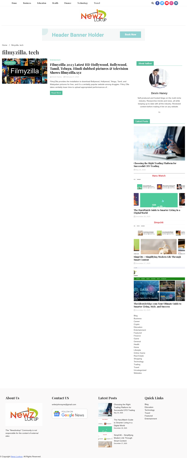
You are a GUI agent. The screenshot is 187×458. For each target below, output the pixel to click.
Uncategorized (140, 370)
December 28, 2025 (142, 217)
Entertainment (55, 60)
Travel (97, 3)
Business (27, 3)
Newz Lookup (17, 456)
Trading (137, 364)
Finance (67, 3)
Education (41, 3)
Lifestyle (137, 350)
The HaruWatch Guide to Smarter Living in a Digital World (157, 211)
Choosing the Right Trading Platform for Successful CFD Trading (155, 165)
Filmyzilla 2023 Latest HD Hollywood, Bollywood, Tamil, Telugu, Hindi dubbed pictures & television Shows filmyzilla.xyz (89, 68)
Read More (56, 93)
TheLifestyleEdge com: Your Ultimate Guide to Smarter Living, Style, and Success (157, 305)
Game (136, 338)
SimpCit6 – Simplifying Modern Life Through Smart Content (157, 258)
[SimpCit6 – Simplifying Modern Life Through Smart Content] (105, 441)
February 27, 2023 (72, 77)
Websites (138, 373)
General (137, 341)
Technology (82, 3)
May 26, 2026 (140, 170)
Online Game (139, 353)
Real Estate (139, 356)
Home (14, 3)
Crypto (136, 324)
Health (55, 3)
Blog (136, 316)
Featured (138, 333)
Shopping (138, 359)
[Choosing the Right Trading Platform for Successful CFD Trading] (105, 410)
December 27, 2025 (142, 263)
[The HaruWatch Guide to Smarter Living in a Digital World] (105, 425)
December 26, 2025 (142, 310)
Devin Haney (57, 77)
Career (137, 321)
